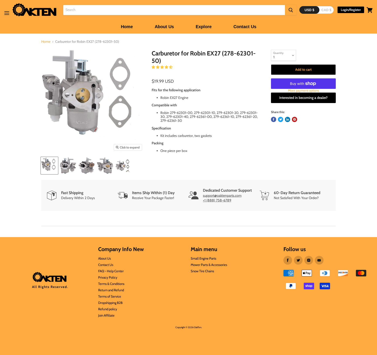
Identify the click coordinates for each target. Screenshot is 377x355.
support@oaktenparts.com (222, 195)
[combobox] (174, 10)
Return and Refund (111, 290)
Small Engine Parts (203, 258)
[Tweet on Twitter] (280, 119)
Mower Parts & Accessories (209, 265)
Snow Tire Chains (202, 271)
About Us (164, 26)
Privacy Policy (107, 277)
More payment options (303, 91)
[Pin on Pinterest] (294, 119)
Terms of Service (109, 296)
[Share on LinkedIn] (287, 119)
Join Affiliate (106, 315)
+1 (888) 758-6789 (217, 200)
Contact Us (244, 26)
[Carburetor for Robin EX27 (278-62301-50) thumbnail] (49, 165)
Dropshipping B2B (110, 303)
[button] (162, 67)
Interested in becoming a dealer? (303, 98)
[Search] (291, 10)
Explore (204, 26)
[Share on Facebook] (273, 119)
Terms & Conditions (111, 284)
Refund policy (107, 309)
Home (127, 26)
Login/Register (351, 10)
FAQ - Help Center (111, 271)
